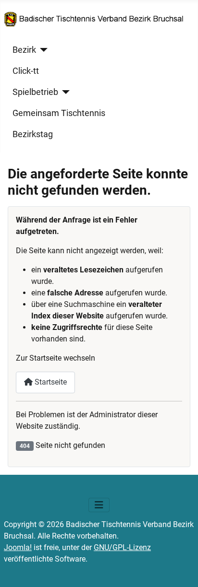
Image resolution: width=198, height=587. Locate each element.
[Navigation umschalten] (99, 505)
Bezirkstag (32, 134)
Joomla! (18, 547)
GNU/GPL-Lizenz (122, 547)
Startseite (50, 382)
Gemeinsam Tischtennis (58, 113)
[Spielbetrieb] (64, 92)
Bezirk (24, 50)
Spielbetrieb (35, 92)
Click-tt (25, 71)
